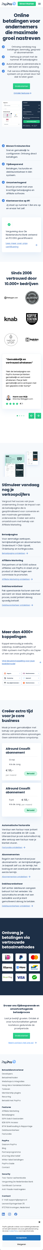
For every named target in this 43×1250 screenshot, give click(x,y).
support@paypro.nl (18, 1199)
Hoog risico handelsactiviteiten (16, 1085)
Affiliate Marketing (10, 1111)
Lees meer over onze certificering (16, 245)
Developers (7, 1073)
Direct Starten (27, 3)
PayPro (5, 1140)
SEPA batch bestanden (12, 1118)
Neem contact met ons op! (21, 1042)
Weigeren (21, 1244)
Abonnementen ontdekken (14, 876)
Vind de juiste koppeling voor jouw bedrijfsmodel (18, 662)
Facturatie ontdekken (12, 847)
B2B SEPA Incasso (10, 1122)
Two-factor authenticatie (14, 1177)
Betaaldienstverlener (13, 1070)
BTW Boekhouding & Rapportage (17, 1126)
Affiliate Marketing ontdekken (16, 579)
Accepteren (21, 1238)
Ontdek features (21, 93)
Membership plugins (11, 1092)
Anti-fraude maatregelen (14, 1189)
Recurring (6, 1096)
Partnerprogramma (11, 1152)
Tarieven (6, 1089)
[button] (39, 1222)
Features (6, 1107)
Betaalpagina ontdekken (13, 553)
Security (6, 1174)
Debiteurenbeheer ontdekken (16, 605)
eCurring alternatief (11, 1156)
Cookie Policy (13, 1231)
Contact (6, 1167)
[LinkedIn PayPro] (3, 1214)
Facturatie (7, 1134)
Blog (4, 1148)
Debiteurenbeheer (10, 1130)
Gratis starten (21, 86)
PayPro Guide (8, 1163)
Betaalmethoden (10, 1077)
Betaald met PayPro (11, 1100)
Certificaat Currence (11, 1185)
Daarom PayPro (9, 1144)
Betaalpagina (8, 1114)
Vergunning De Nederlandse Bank (17, 1181)
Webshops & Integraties (13, 1081)
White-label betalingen (13, 1159)
